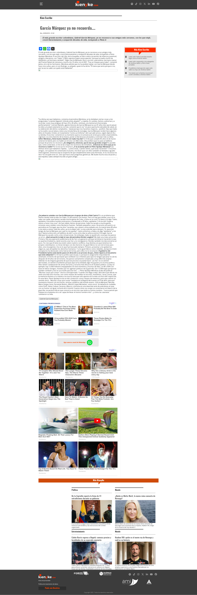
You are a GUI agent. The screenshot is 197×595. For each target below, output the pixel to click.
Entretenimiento (78, 532)
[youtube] (153, 4)
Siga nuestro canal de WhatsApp (75, 342)
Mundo (117, 490)
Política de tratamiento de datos (48, 584)
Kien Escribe (46, 18)
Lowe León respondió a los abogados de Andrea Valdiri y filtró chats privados (141, 63)
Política (75, 490)
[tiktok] (136, 4)
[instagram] (140, 4)
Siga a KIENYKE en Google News (75, 332)
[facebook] (158, 4)
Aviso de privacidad (44, 580)
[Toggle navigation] (41, 4)
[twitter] (145, 4)
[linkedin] (149, 4)
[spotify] (132, 4)
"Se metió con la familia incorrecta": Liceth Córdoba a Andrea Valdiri (141, 74)
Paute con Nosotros (52, 588)
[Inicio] (87, 4)
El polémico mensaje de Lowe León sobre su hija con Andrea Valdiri (141, 69)
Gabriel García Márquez (49, 299)
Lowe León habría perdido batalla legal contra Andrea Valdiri (140, 57)
